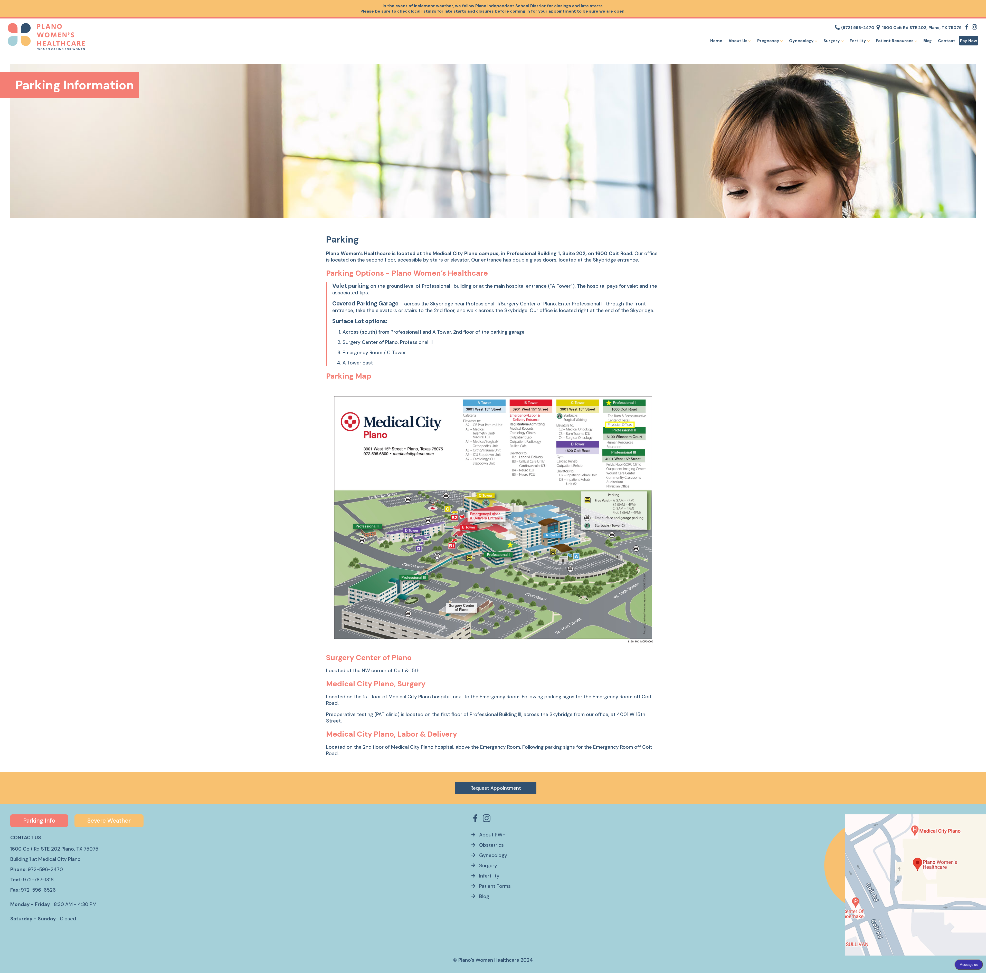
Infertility (489, 876)
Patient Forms (495, 886)
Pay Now (968, 40)
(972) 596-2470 (857, 27)
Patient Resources (895, 40)
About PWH (492, 835)
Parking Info (39, 820)
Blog (927, 40)
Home (716, 40)
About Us (738, 40)
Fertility (858, 40)
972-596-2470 (45, 869)
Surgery (832, 40)
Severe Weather (109, 820)
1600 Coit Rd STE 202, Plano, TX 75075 (922, 27)
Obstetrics (491, 845)
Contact (946, 40)
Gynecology (802, 40)
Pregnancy (768, 40)
